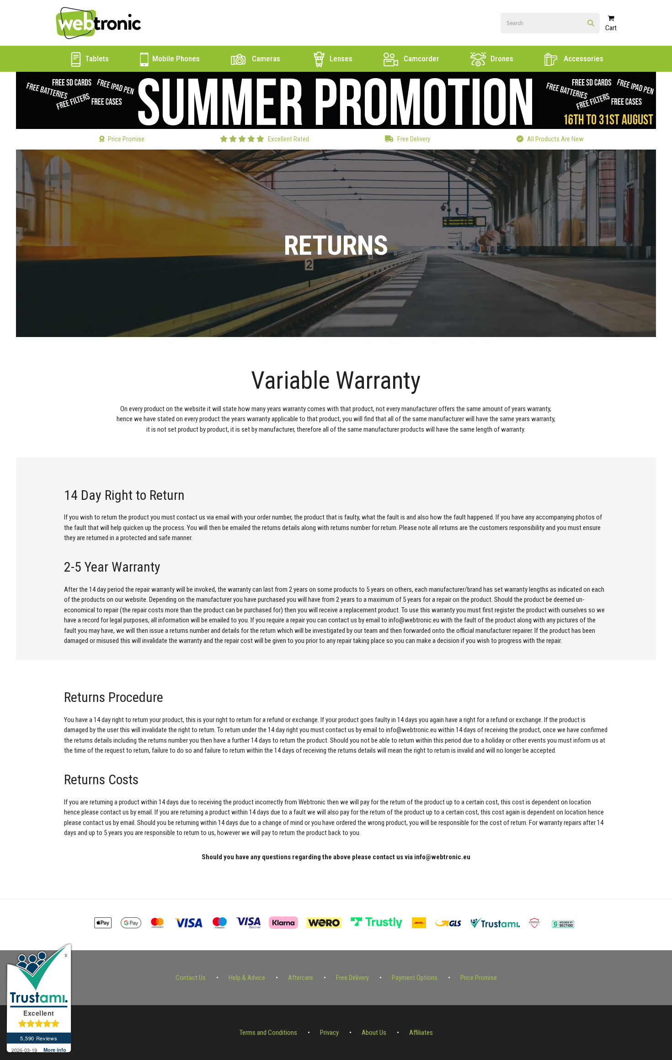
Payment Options (414, 978)
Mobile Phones (175, 58)
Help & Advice (247, 978)
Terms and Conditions (268, 1032)
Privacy (329, 1032)
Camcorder (420, 58)
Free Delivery (352, 978)
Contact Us (191, 978)
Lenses (340, 58)
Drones (501, 58)
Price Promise (478, 978)
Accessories (582, 58)
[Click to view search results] (590, 23)
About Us (374, 1032)
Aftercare (300, 978)
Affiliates (421, 1032)
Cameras (265, 58)
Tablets (96, 58)
